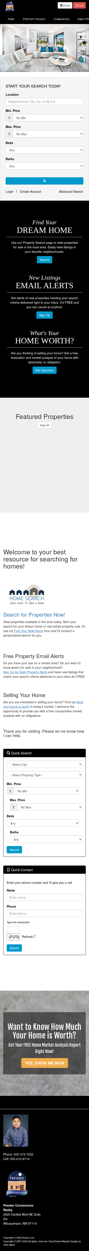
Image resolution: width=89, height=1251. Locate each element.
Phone (11, 906)
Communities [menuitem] (61, 19)
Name (11, 890)
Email (66, 5)
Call (80, 5)
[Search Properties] (44, 595)
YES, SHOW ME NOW (44, 1063)
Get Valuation (44, 370)
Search (44, 260)
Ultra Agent (9, 1244)
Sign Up (44, 315)
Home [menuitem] (11, 19)
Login (9, 191)
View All (44, 425)
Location (12, 94)
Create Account (30, 191)
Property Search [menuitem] (34, 19)
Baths (10, 159)
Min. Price (13, 110)
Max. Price (13, 126)
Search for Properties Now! (34, 614)
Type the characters (18, 922)
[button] (44, 181)
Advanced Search (71, 191)
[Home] (9, 6)
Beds (9, 143)
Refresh (27, 936)
